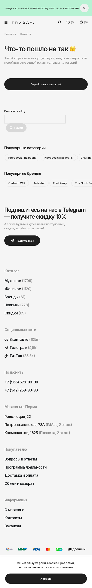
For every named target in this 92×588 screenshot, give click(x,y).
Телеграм (23, 348)
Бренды (14, 297)
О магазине (14, 510)
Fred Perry (60, 183)
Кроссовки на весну (22, 157)
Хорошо (45, 578)
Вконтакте (24, 339)
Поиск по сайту (14, 111)
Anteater (39, 183)
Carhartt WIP (16, 183)
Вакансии (12, 526)
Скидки (15, 313)
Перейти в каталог (43, 84)
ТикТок (22, 356)
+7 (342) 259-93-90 (21, 390)
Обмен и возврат (19, 483)
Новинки (16, 305)
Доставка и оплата (21, 475)
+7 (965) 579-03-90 (21, 382)
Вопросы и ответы (20, 459)
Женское (18, 289)
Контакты (13, 518)
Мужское (18, 281)
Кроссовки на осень (59, 157)
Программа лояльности (25, 467)
